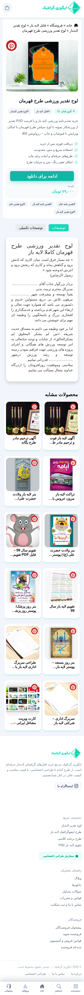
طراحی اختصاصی (35, 973)
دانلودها (76, 884)
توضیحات (58, 228)
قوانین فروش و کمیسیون (65, 940)
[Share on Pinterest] (73, 406)
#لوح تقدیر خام (17, 204)
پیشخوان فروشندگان (68, 927)
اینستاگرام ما (65, 785)
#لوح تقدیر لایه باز (65, 211)
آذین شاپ (66, 111)
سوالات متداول (71, 891)
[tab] (59, 227)
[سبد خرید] (7, 7)
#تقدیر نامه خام (67, 204)
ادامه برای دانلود (42, 176)
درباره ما (76, 973)
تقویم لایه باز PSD (70, 845)
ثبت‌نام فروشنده (71, 947)
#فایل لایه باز (43, 111)
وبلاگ (78, 878)
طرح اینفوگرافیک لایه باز (65, 832)
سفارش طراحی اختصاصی (58, 855)
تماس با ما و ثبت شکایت (65, 904)
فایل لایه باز (38, 25)
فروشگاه (56, 25)
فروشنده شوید (72, 934)
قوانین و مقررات (70, 898)
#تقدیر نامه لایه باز (42, 204)
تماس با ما (58, 973)
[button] (42, 65)
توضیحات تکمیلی (31, 228)
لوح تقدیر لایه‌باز (71, 825)
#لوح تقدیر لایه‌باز (19, 111)
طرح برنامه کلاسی (69, 838)
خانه (69, 25)
